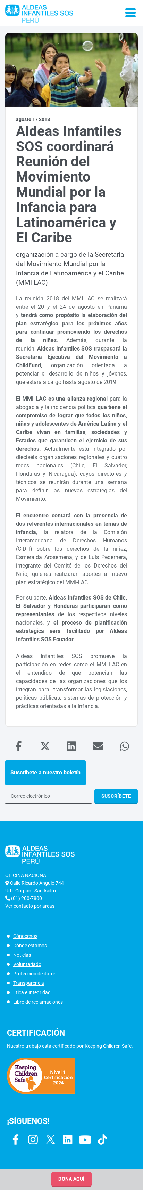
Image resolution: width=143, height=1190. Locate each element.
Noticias (22, 955)
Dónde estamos (30, 945)
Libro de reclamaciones (38, 1002)
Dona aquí (71, 1179)
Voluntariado (27, 964)
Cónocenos (25, 936)
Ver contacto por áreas (29, 906)
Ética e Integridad (32, 992)
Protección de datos (34, 973)
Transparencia (28, 983)
